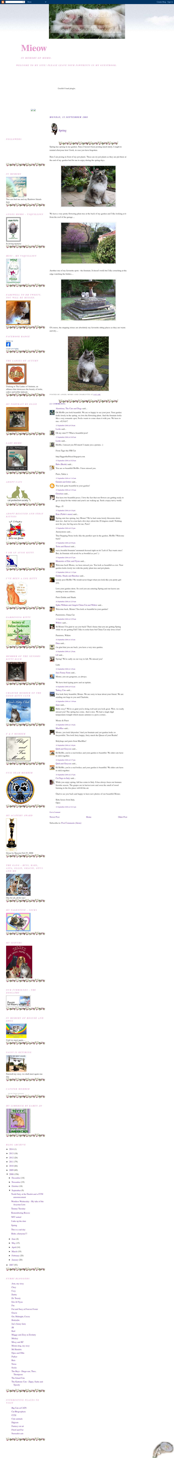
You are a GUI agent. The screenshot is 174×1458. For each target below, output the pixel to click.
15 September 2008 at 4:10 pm (65, 510)
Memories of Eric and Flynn (68, 561)
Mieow (34, 47)
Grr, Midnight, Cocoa (21, 1316)
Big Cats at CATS (19, 1407)
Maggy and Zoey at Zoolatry (24, 1334)
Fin (13, 1305)
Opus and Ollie (18, 1352)
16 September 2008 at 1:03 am (65, 639)
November (16, 1182)
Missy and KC (18, 1342)
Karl (13, 1331)
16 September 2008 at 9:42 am (65, 686)
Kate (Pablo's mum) (64, 514)
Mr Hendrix (17, 1349)
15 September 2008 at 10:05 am (66, 437)
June (14, 1238)
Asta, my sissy (18, 1283)
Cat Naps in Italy (63, 778)
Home (88, 817)
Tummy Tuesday (18, 1208)
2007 (11, 1264)
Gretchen (59, 493)
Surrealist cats (17, 1433)
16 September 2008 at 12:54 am (66, 601)
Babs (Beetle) (61, 464)
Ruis (13, 1360)
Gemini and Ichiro (63, 481)
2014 (11, 1149)
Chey (14, 1287)
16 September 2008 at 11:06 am (66, 701)
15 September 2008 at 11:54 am (66, 490)
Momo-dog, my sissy (21, 1345)
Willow (59, 622)
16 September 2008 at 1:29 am (65, 651)
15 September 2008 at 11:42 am (66, 478)
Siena (14, 1364)
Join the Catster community (16, 1093)
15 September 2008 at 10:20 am (66, 460)
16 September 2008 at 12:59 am (66, 619)
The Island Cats (18, 1378)
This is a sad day (18, 1229)
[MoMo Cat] (8, 345)
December (16, 1177)
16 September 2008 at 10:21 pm (66, 807)
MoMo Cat (9, 341)
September (16, 1190)
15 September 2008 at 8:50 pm (65, 543)
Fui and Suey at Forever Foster (25, 1309)
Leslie (58, 429)
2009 (11, 1170)
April (14, 1247)
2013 (11, 1153)
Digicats (15, 1422)
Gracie (14, 1312)
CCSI (14, 1415)
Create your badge (12, 348)
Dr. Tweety (16, 1298)
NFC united (16, 1217)
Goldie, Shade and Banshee (67, 575)
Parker (14, 1356)
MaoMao (60, 728)
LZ (57, 655)
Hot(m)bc (16, 1320)
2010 (11, 1165)
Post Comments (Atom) (71, 823)
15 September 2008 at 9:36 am (65, 425)
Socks (14, 1367)
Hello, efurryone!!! (19, 1233)
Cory (14, 1290)
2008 (11, 1174)
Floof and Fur (17, 1429)
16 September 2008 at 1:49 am (65, 669)
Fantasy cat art (18, 1426)
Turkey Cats (61, 690)
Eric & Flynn (17, 1301)
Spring (62, 130)
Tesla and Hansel (63, 546)
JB (13, 1327)
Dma (58, 643)
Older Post (122, 817)
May (14, 1243)
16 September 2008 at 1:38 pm (65, 725)
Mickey (15, 1338)
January (15, 1259)
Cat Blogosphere (19, 1411)
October (15, 1186)
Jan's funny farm (19, 1323)
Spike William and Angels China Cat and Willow (76, 605)
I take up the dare (18, 1221)
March (15, 1251)
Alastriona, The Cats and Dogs (69, 408)
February (16, 1255)
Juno (58, 704)
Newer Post (54, 817)
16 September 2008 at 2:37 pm (65, 760)
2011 (11, 1161)
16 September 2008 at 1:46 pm (65, 745)
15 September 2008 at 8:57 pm (65, 557)
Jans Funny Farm (63, 672)
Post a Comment (55, 812)
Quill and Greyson (63, 748)
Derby (14, 1294)
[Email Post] (101, 394)
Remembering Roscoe (20, 1212)
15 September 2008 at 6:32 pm (65, 528)
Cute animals (17, 1418)
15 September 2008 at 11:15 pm (66, 572)
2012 (11, 1157)
